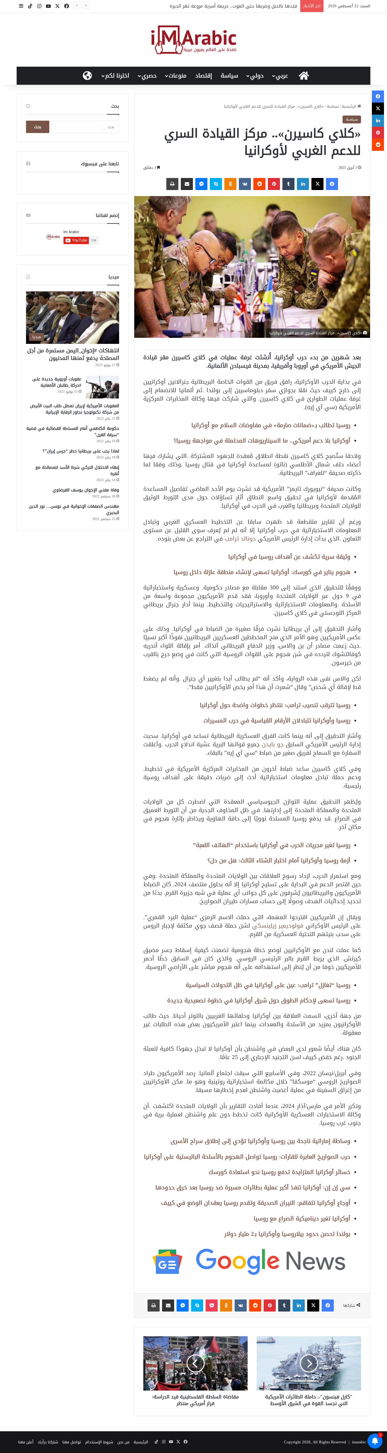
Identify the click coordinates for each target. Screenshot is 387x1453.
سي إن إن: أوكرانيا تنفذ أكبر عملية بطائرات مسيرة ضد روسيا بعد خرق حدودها (252, 1187)
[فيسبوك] (332, 184)
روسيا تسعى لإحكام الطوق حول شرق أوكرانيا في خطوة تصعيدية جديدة (258, 1000)
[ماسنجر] (201, 184)
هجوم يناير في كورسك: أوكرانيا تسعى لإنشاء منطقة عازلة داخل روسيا (262, 572)
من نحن (123, 1442)
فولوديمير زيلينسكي (277, 925)
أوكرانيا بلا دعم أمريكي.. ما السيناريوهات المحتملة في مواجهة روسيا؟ (262, 440)
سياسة (229, 75)
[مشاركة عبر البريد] (187, 184)
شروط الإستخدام (99, 1442)
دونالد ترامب (241, 538)
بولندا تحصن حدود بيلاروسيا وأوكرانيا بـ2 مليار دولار (287, 1234)
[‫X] (317, 184)
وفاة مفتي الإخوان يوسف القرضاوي (86, 490)
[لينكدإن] (303, 184)
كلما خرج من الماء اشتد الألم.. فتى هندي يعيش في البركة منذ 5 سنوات (225, 6)
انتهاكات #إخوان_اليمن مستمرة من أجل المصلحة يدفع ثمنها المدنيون (73, 354)
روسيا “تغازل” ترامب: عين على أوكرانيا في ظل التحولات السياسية (268, 985)
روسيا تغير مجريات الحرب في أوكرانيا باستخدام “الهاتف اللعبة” (271, 845)
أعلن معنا (26, 1442)
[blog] (193, 40)
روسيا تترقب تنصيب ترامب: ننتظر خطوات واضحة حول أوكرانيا (275, 705)
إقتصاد (203, 75)
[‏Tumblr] (288, 184)
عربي (282, 75)
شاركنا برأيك (48, 1442)
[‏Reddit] (259, 184)
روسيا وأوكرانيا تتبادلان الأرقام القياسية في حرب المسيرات (276, 720)
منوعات (178, 75)
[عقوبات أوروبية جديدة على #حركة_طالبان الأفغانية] (102, 387)
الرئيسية (349, 106)
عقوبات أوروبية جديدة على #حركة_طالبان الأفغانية (56, 382)
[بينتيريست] (274, 184)
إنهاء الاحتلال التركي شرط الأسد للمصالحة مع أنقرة (77, 470)
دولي (257, 75)
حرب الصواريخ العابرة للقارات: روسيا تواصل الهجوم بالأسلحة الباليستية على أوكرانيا (247, 1156)
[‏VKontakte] (245, 184)
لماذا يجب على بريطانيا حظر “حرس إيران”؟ (81, 451)
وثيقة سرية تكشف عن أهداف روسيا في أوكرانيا (289, 556)
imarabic (359, 1442)
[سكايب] (216, 184)
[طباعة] (172, 184)
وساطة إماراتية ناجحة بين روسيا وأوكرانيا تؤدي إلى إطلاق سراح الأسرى (260, 1141)
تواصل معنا (71, 1442)
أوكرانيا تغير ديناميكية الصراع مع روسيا (302, 1218)
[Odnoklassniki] (230, 184)
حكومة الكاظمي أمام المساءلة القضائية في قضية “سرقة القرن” (72, 431)
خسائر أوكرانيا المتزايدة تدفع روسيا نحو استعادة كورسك (279, 1172)
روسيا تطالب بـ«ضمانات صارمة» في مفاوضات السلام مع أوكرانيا (270, 425)
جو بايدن (273, 744)
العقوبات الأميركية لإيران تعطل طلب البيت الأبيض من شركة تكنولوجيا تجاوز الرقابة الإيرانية (74, 409)
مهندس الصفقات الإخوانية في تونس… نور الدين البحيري (74, 509)
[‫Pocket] (212, 1305)
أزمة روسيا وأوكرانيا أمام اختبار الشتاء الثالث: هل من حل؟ (278, 860)
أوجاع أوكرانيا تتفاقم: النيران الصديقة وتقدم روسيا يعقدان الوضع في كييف (255, 1203)
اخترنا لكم (117, 75)
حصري (149, 75)
